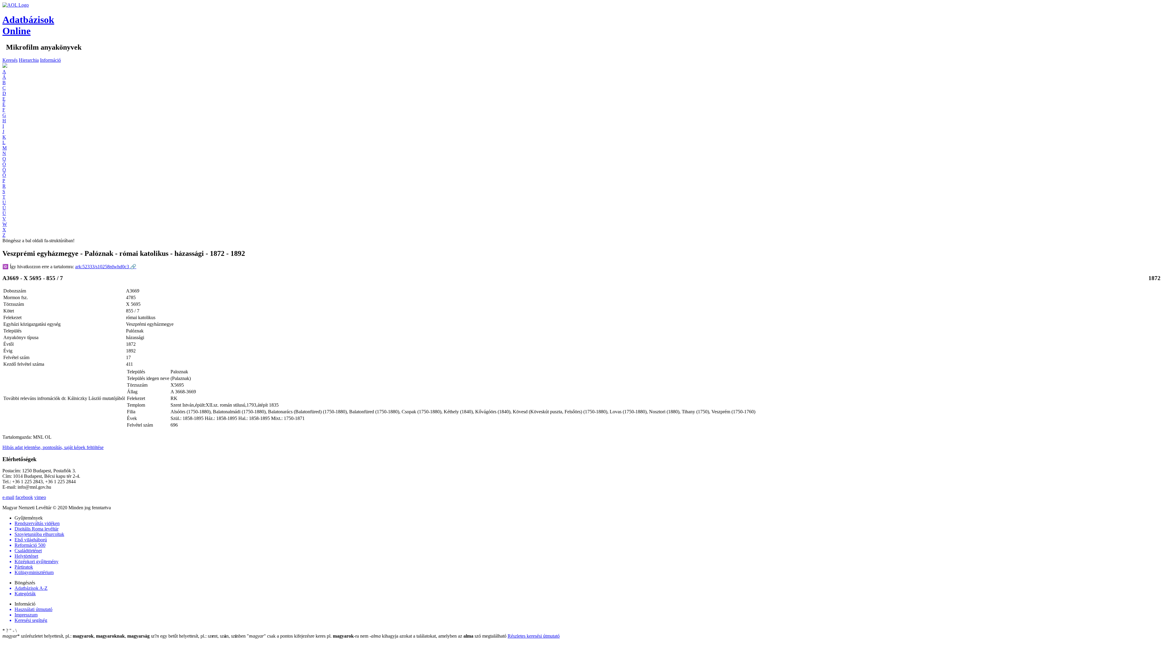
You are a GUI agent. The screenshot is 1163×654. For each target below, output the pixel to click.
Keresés (10, 60)
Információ (50, 60)
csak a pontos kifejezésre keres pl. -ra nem (308, 636)
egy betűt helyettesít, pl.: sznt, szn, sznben (199, 636)
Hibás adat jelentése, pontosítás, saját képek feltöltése (53, 447)
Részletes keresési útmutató (534, 636)
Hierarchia (29, 60)
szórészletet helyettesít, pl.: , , (76, 636)
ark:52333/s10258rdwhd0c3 (105, 266)
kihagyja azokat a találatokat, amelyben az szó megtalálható (438, 636)
